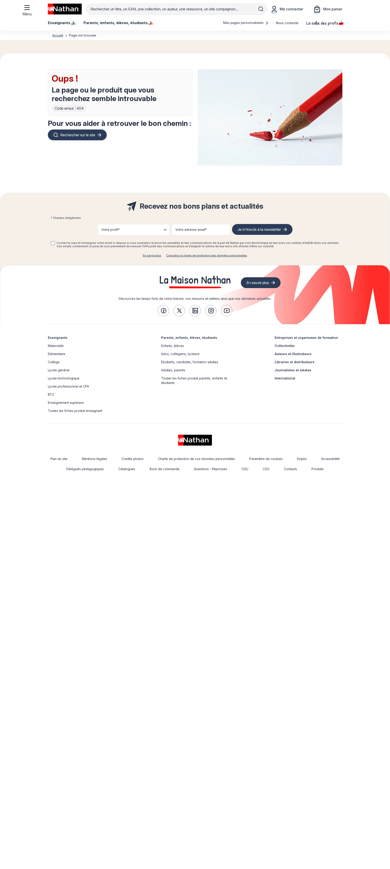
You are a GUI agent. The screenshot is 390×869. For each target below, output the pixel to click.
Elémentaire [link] (56, 354)
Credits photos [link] (133, 459)
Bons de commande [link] (164, 469)
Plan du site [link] (58, 459)
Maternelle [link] (56, 346)
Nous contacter (287, 23)
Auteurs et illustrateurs (293, 354)
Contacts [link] (290, 469)
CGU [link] (244, 469)
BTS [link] (51, 394)
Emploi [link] (302, 459)
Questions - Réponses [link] (210, 469)
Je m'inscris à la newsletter (259, 229)
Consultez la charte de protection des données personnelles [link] (206, 255)
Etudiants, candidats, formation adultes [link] (189, 362)
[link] (163, 310)
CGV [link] (266, 469)
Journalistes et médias (293, 370)
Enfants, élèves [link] (172, 346)
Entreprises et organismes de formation (306, 338)
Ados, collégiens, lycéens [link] (180, 354)
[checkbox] (53, 243)
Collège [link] (54, 362)
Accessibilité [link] (330, 459)
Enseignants (57, 338)
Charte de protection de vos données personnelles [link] (196, 459)
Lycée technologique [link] (63, 378)
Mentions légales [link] (94, 459)
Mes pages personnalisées (244, 23)
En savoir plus (152, 255)
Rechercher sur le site (77, 135)
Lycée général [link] (58, 370)
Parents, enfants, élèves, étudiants (189, 338)
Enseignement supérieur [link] (66, 402)
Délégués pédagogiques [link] (85, 469)
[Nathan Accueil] (65, 9)
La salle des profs (322, 23)
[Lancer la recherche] (260, 9)
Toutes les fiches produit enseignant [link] (75, 411)
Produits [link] (317, 469)
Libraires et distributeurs (294, 362)
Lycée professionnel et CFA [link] (68, 386)
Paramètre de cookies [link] (266, 459)
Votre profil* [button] (110, 229)
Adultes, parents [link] (173, 370)
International (285, 378)
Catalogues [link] (126, 469)
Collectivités (285, 346)
